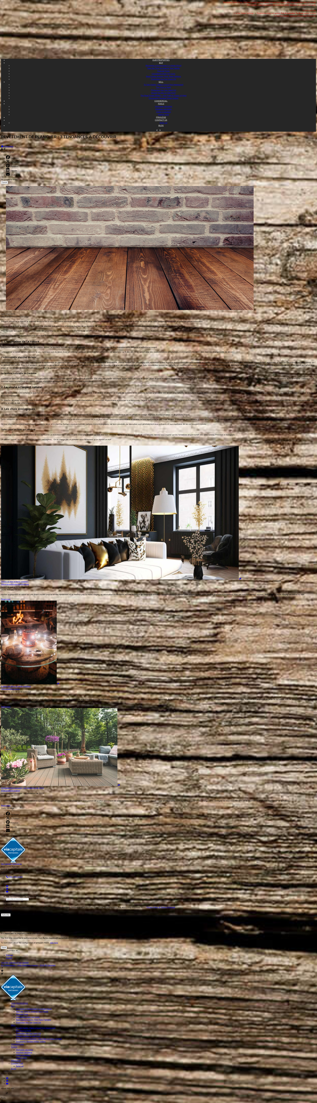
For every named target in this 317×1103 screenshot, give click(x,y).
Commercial (161, 101)
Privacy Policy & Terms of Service (160, 907)
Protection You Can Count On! (163, 79)
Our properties (161, 60)
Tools (161, 103)
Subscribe (6, 915)
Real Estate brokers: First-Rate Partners (163, 76)
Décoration (8, 146)
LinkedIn (13, 170)
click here (54, 942)
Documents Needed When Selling (163, 98)
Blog (161, 125)
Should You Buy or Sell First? (163, 93)
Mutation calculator (163, 109)
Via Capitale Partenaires (11, 864)
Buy (161, 62)
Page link (10, 904)
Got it (4, 948)
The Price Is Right (163, 87)
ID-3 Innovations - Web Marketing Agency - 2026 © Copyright (28, 965)
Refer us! (163, 123)
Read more (6, 599)
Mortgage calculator (163, 106)
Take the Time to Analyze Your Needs (163, 68)
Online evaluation (163, 112)
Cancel (4, 182)
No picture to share (9, 179)
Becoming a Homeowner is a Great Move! (163, 65)
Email (12, 175)
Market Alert (163, 114)
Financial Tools (163, 71)
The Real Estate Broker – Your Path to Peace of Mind (163, 95)
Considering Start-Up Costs (163, 73)
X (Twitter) (15, 162)
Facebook (14, 158)
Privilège (161, 117)
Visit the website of (15, 962)
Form (8, 902)
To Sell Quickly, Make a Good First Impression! (163, 84)
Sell (161, 82)
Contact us (161, 120)
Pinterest (14, 166)
